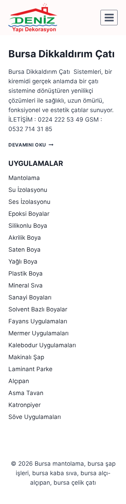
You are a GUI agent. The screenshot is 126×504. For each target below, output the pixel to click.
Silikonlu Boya (27, 225)
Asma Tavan (25, 392)
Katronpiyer (24, 404)
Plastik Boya (25, 273)
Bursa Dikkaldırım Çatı (61, 54)
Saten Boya (24, 249)
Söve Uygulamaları (34, 416)
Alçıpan (18, 381)
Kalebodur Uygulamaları (42, 345)
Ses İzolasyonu (29, 201)
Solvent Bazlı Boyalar (37, 309)
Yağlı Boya (22, 261)
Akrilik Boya (24, 237)
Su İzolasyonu (27, 189)
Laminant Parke (30, 369)
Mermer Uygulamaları (38, 333)
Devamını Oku (31, 145)
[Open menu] (109, 17)
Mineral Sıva (25, 285)
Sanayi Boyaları (29, 297)
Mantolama (24, 177)
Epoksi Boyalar (28, 213)
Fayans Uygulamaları (37, 321)
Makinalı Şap (26, 357)
